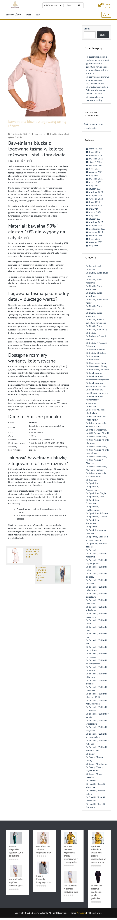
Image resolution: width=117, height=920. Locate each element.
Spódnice (93, 483)
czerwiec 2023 (96, 242)
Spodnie (93, 526)
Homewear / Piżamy (98, 366)
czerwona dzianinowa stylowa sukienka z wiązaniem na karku (97, 80)
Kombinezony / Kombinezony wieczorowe (94, 399)
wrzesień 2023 (96, 232)
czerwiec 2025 (96, 172)
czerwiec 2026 (96, 155)
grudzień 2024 (96, 192)
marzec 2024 (95, 212)
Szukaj (87, 28)
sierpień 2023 (95, 235)
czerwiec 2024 (96, 205)
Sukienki (93, 550)
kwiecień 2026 (96, 158)
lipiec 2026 (94, 152)
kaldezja (38, 134)
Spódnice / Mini (96, 496)
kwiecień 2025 (96, 178)
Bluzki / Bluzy (95, 326)
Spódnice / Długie (97, 493)
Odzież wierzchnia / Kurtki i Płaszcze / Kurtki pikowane (97, 440)
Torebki (92, 780)
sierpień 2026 (95, 148)
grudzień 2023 (96, 222)
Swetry (92, 753)
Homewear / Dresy (97, 363)
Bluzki (92, 269)
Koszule (92, 406)
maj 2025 (93, 175)
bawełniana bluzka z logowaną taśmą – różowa (38, 123)
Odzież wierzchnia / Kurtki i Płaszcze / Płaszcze (96, 460)
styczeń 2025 (95, 188)
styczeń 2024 (95, 218)
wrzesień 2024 (96, 198)
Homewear (94, 359)
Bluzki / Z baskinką (98, 329)
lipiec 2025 (94, 168)
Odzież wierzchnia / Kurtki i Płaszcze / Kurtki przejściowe (97, 450)
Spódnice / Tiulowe (98, 516)
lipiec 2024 (94, 202)
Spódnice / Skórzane (98, 513)
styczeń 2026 (95, 162)
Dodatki (92, 333)
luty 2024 (93, 215)
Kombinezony (95, 373)
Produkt (18, 137)
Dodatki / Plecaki (97, 349)
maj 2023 (93, 245)
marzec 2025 (95, 182)
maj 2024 (93, 208)
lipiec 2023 (94, 239)
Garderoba (94, 356)
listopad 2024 (95, 195)
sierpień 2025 (95, 165)
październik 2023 (97, 228)
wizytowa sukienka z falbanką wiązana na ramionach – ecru (97, 90)
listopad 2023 (95, 225)
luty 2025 (93, 185)
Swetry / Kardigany (98, 764)
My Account (106, 15)
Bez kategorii (95, 266)
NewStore (81, 912)
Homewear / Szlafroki (99, 369)
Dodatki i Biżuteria (98, 353)
